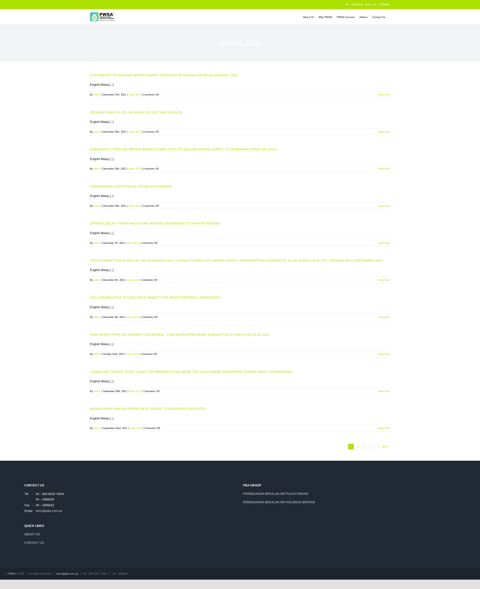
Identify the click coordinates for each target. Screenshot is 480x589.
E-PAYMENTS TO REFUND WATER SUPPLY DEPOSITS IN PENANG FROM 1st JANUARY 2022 (164, 75)
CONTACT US (34, 542)
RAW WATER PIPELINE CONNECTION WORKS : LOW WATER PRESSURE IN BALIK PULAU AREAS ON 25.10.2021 (180, 335)
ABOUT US (32, 534)
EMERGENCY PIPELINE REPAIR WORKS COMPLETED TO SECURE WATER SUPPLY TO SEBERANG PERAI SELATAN (183, 149)
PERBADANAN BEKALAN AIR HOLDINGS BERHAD (279, 502)
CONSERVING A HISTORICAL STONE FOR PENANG (131, 186)
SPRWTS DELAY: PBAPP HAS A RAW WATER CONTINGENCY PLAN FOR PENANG (155, 223)
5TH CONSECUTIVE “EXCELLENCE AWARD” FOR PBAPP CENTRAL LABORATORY (155, 297)
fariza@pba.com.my (49, 510)
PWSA (11, 573)
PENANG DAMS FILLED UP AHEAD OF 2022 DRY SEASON (136, 112)
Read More (384, 94)
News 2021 (134, 94)
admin (97, 94)
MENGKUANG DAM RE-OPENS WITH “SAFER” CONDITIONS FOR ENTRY (148, 409)
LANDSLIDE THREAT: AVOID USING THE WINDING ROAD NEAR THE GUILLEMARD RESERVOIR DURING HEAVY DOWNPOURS (191, 372)
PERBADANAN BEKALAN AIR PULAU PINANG (275, 493)
